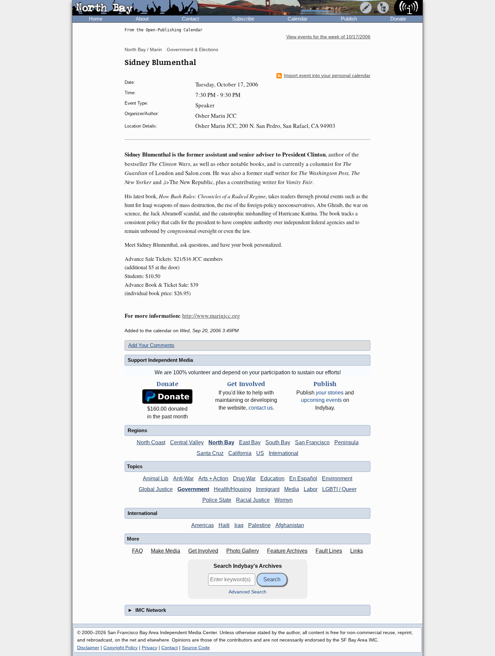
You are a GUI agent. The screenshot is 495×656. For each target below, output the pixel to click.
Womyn (283, 500)
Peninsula (346, 442)
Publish (349, 19)
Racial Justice (253, 500)
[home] (135, 8)
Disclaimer (88, 647)
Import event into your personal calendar (327, 75)
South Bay (277, 442)
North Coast (151, 442)
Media (291, 489)
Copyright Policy (120, 647)
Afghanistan (289, 525)
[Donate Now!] (167, 396)
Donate (398, 19)
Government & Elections (192, 49)
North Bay (221, 442)
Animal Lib (155, 478)
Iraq (238, 525)
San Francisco (312, 442)
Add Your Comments (151, 345)
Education (272, 478)
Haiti (224, 525)
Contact (190, 19)
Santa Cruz (210, 453)
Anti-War (183, 478)
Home (95, 19)
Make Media (165, 551)
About (142, 19)
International (283, 453)
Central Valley (187, 442)
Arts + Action (213, 478)
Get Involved (203, 551)
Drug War (244, 478)
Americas (202, 525)
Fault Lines (329, 551)
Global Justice (156, 489)
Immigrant (267, 489)
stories (329, 392)
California (240, 453)
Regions (137, 430)
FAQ (137, 551)
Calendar (297, 19)
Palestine (259, 525)
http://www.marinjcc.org (211, 315)
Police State (216, 500)
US (260, 453)
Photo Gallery (242, 551)
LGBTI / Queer (339, 489)
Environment (337, 478)
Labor (311, 489)
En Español (303, 478)
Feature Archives (287, 551)
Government (193, 489)
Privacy (149, 647)
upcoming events (321, 400)
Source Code (196, 647)
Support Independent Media (160, 360)
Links (356, 551)
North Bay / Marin (143, 49)
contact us (261, 408)
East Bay (250, 442)
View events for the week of (328, 36)
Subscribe (243, 19)
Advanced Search (247, 591)
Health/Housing (232, 489)
